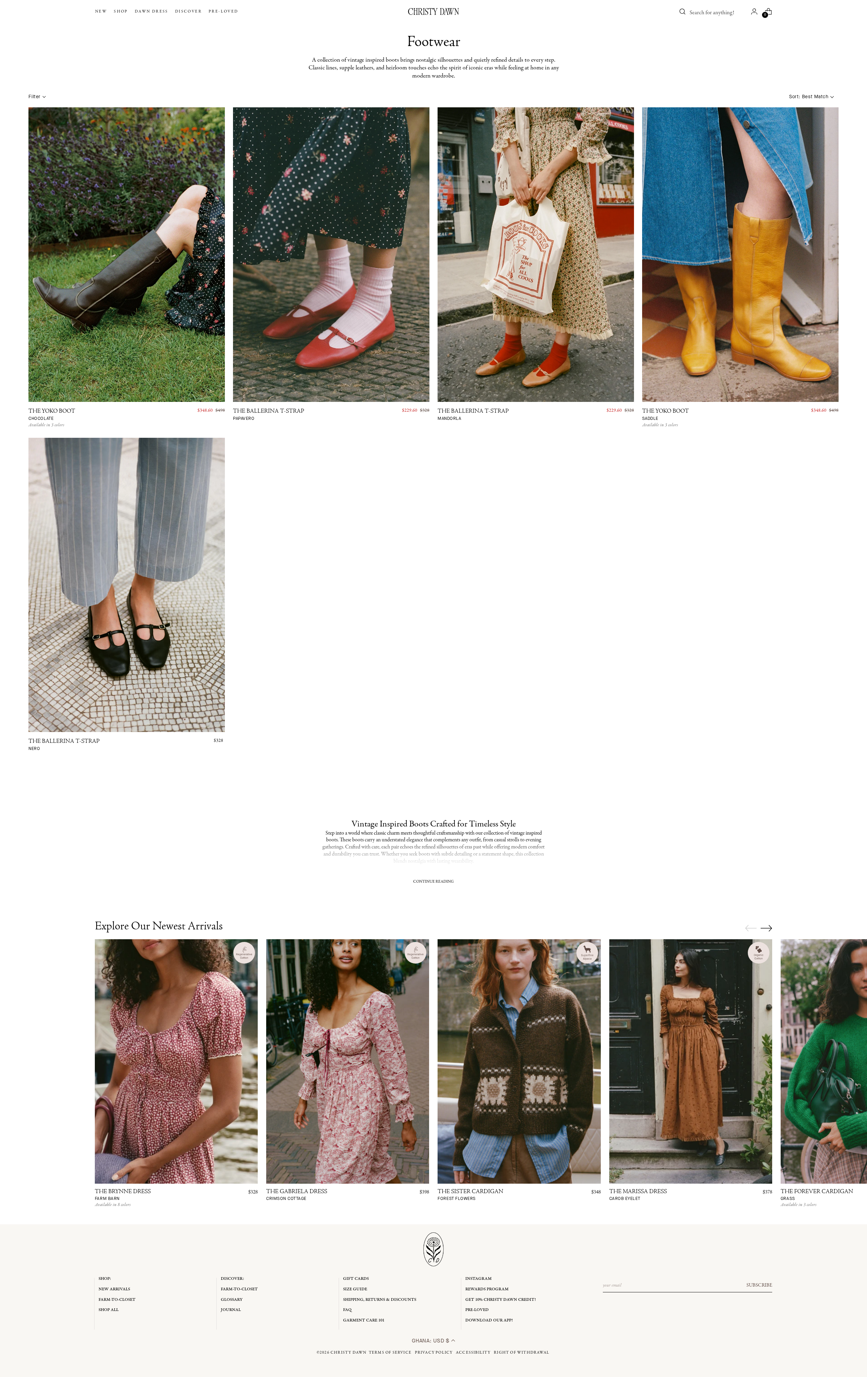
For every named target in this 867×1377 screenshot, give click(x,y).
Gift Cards (356, 1279)
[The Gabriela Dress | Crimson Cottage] (347, 1061)
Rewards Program (487, 1289)
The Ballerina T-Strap (268, 415)
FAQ (347, 1310)
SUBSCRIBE (759, 1285)
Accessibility (473, 1352)
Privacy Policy (434, 1352)
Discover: (232, 1279)
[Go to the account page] (754, 11)
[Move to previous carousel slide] (751, 928)
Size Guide (355, 1289)
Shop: (105, 1279)
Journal (231, 1310)
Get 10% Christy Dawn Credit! (500, 1300)
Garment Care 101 (363, 1320)
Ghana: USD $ (431, 1340)
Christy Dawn (348, 1352)
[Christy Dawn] (433, 11)
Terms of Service (390, 1352)
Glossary (231, 1300)
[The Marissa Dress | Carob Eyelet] (690, 1061)
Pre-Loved (477, 1310)
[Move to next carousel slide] (766, 928)
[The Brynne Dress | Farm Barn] (176, 1061)
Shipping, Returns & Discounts (379, 1300)
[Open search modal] (682, 11)
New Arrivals (114, 1289)
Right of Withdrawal (521, 1352)
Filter (34, 96)
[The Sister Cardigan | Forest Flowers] (519, 1061)
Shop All (109, 1310)
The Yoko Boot (51, 415)
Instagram (478, 1279)
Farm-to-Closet (117, 1300)
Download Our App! (489, 1320)
